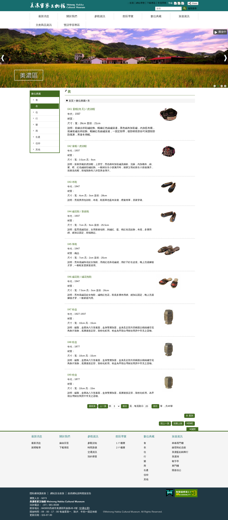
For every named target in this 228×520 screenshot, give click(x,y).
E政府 (169, 493)
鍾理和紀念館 (179, 447)
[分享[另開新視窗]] (193, 3)
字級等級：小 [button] (175, 3)
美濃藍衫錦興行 (180, 452)
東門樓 (175, 465)
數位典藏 (156, 16)
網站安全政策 (57, 493)
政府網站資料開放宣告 (79, 493)
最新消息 (43, 16)
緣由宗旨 (64, 443)
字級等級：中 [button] (179, 3)
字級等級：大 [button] (182, 3)
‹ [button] (2, 58)
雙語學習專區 (72, 25)
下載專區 (151, 3)
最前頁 (92, 406)
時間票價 (92, 447)
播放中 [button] (222, 31)
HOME (190, 423)
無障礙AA (186, 493)
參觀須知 (92, 443)
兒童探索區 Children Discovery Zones (214, 86)
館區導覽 (128, 16)
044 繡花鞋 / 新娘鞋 (78, 211)
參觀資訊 (99, 16)
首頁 (132, 3)
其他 (38, 149)
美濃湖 (175, 456)
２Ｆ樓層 (120, 447)
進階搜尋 (192, 8)
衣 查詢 (189, 415)
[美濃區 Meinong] (114, 58)
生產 (38, 137)
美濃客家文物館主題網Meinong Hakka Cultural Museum (58, 5)
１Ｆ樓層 (120, 443)
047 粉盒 (72, 309)
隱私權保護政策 (38, 493)
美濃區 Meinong (218, 86)
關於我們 (71, 16)
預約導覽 (92, 456)
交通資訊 (92, 452)
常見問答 (162, 3)
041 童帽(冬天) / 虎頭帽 (81, 109)
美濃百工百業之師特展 (221, 86)
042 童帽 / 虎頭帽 (77, 146)
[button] (185, 8)
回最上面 (178, 423)
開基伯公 (176, 470)
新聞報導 (36, 447)
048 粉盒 (72, 342)
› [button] (225, 58)
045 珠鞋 (72, 244)
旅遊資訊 (184, 16)
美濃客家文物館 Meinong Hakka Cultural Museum (225, 86)
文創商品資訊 (44, 25)
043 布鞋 (72, 181)
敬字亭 (175, 461)
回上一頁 (165, 423)
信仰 (38, 143)
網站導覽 (140, 3)
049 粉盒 (72, 374)
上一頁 (103, 406)
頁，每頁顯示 (137, 406)
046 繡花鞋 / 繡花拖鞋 (79, 276)
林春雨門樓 (178, 443)
